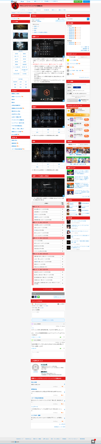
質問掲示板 (14, 146)
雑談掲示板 (14, 143)
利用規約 (64, 438)
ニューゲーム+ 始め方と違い (18, 122)
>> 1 (32, 328)
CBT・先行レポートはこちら (77, 164)
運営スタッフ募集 (37, 438)
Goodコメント (84, 57)
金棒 (59, 164)
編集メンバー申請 (62, 9)
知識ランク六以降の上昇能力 (40, 32)
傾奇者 (16, 53)
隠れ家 (13, 99)
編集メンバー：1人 (38, 1)
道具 (37, 132)
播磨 (15, 84)
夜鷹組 (16, 64)
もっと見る (61, 424)
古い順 (41, 307)
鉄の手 (16, 59)
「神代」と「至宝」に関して (18, 128)
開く (64, 324)
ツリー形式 (45, 305)
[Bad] (64, 337)
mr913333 (37, 20)
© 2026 (12, 442)
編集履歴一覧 (86, 48)
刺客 (59, 132)
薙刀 (48, 164)
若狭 (26, 87)
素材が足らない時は (16, 111)
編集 (23, 1)
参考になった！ (60, 20)
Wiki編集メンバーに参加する (51, 1)
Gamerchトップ (19, 438)
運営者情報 (82, 438)
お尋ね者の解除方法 (16, 105)
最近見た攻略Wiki (84, 144)
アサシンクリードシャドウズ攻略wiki (31, 6)
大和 (20, 84)
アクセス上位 (72, 57)
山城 (20, 81)
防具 (35, 214)
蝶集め (24, 53)
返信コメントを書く (37, 337)
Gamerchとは (28, 438)
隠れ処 (13, 102)
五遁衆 (24, 61)
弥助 (35, 30)
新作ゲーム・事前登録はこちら (77, 154)
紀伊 (26, 84)
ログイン (86, 1)
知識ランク (36, 26)
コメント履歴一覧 (85, 47)
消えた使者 (74, 27)
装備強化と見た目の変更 (17, 108)
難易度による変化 (15, 93)
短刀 (59, 129)
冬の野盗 (24, 73)
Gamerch (14, 2)
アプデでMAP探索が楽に (17, 125)
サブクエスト (38, 9)
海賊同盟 (24, 64)
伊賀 (15, 87)
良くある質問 (14, 134)
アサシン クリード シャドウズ (79, 84)
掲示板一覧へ (14, 140)
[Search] (88, 19)
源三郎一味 (24, 67)
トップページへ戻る (48, 289)
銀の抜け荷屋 (16, 73)
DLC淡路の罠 (46, 9)
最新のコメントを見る (49, 320)
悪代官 (24, 59)
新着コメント (54, 9)
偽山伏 (16, 70)
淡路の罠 (20, 51)
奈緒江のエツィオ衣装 (16, 131)
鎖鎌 (48, 129)
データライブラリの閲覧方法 (18, 120)
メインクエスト (31, 9)
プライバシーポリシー (73, 438)
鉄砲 (37, 166)
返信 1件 (34, 348)
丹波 (20, 87)
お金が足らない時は (16, 114)
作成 (29, 1)
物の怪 (24, 56)
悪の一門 (16, 56)
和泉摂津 (15, 81)
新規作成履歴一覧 (85, 50)
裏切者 (16, 61)
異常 (37, 217)
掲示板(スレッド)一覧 (59, 426)
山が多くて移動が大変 (16, 117)
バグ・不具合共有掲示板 (17, 149)
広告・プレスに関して (55, 438)
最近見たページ (72, 144)
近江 (26, 81)
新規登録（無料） (78, 1)
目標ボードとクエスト (16, 96)
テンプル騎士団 (16, 67)
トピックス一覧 (85, 196)
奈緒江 (35, 28)
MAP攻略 (20, 79)
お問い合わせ (46, 438)
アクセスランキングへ (84, 77)
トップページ (22, 9)
